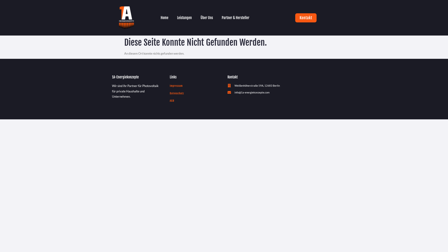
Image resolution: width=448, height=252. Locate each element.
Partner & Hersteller (235, 18)
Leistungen (184, 18)
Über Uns (207, 18)
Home (164, 18)
